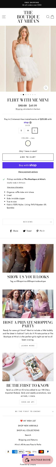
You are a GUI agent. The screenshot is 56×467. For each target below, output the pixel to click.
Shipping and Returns (28, 439)
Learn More (28, 346)
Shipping (19, 109)
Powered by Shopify (28, 464)
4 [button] (28, 95)
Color (28, 138)
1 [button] (21, 95)
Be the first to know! (28, 411)
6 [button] (33, 95)
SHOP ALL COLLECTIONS (28, 430)
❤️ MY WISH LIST (28, 420)
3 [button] (26, 95)
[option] (28, 4)
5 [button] (30, 95)
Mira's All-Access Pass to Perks (28, 444)
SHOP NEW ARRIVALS (28, 425)
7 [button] (35, 95)
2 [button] (23, 94)
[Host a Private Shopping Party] (28, 304)
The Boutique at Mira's (28, 16)
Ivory (28, 143)
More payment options (28, 171)
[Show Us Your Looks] (28, 258)
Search (28, 435)
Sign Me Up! (28, 402)
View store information (15, 187)
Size (28, 125)
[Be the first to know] (28, 367)
